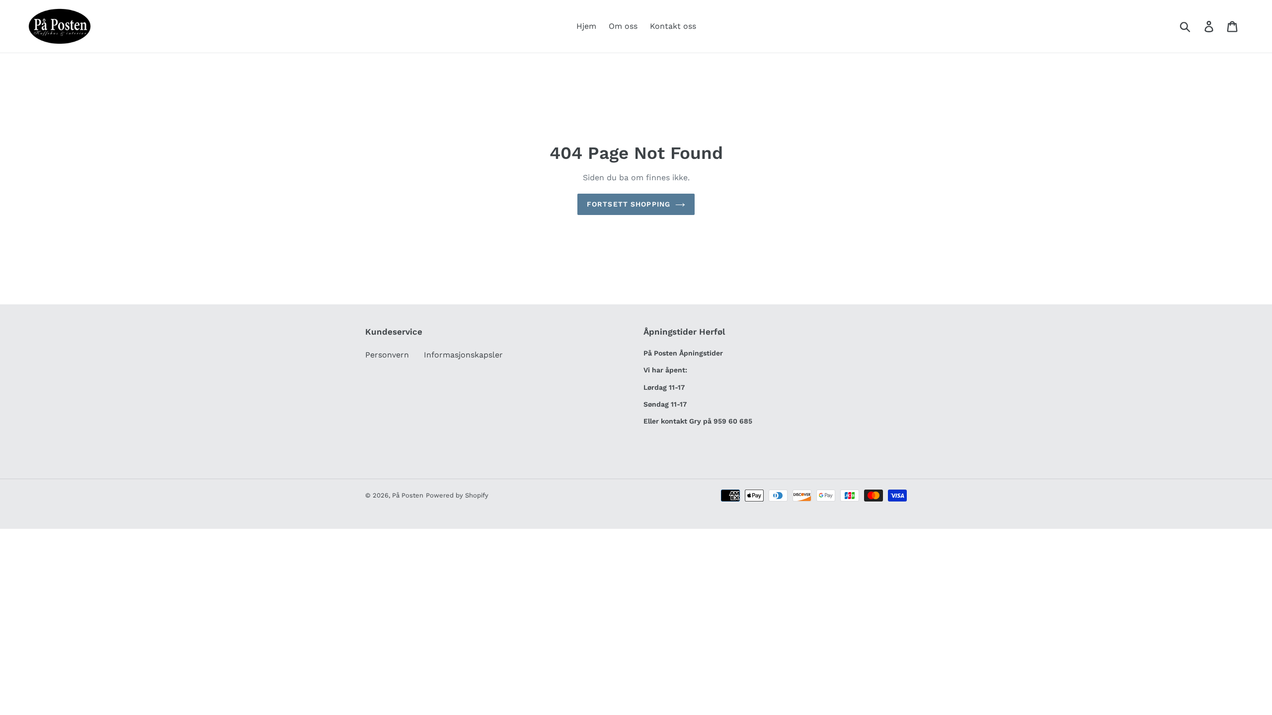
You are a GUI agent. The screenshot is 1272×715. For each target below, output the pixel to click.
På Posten (407, 495)
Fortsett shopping (628, 204)
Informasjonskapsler (463, 354)
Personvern (387, 354)
